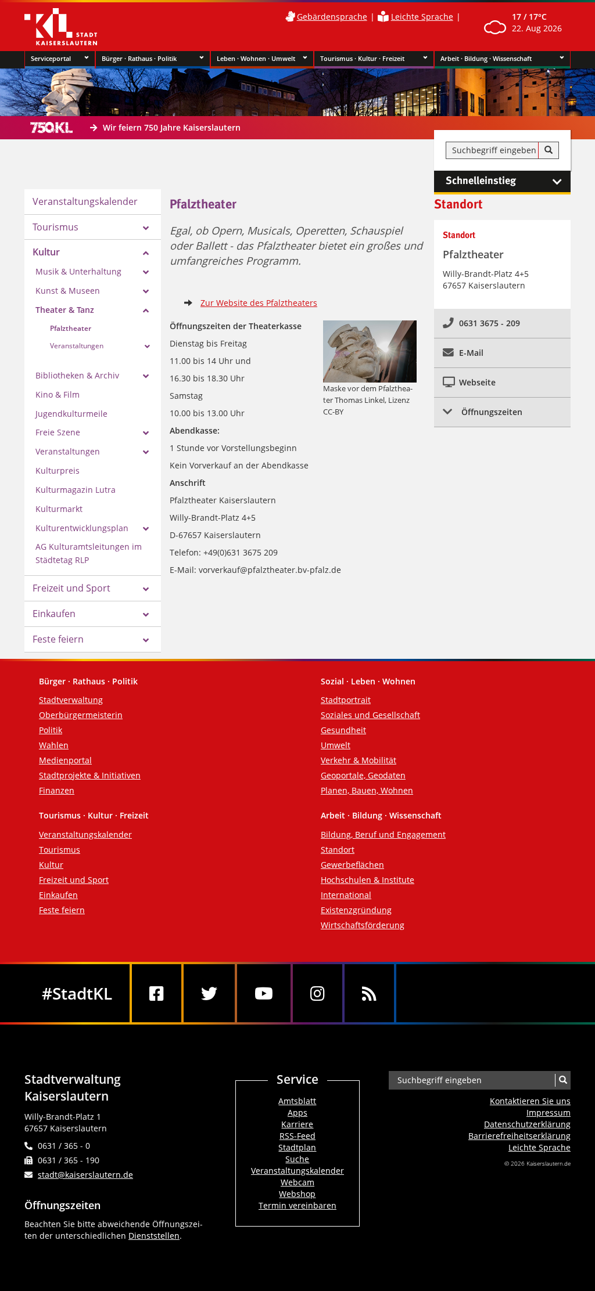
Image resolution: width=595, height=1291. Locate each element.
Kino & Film (57, 394)
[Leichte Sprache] (383, 16)
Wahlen (54, 745)
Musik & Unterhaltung (78, 271)
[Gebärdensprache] (290, 16)
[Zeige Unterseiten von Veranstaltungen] (147, 347)
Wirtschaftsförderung (362, 925)
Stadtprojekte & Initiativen (90, 775)
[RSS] (369, 993)
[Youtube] (264, 993)
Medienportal (65, 760)
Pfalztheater (70, 328)
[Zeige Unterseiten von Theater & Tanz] (146, 310)
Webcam (297, 1182)
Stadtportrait (346, 699)
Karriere (297, 1124)
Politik (50, 729)
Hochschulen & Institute (367, 879)
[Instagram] (317, 993)
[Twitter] (209, 993)
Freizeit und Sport (71, 588)
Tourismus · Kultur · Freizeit (362, 58)
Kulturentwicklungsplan (81, 527)
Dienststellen (154, 1235)
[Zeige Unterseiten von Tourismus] (146, 228)
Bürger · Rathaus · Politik (139, 58)
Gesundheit (343, 729)
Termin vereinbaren (297, 1205)
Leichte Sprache (422, 16)
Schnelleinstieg (481, 181)
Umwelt (335, 745)
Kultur (46, 252)
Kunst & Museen (67, 290)
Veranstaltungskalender (85, 201)
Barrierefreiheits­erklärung (519, 1135)
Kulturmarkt (59, 508)
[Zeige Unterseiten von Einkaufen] (146, 614)
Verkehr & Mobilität (358, 760)
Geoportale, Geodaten (363, 775)
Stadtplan (297, 1147)
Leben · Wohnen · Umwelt (256, 58)
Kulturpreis (57, 470)
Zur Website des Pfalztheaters (258, 302)
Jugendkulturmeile (71, 413)
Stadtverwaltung (71, 699)
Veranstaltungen (76, 346)
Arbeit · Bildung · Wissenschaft (486, 58)
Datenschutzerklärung (527, 1124)
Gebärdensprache (332, 16)
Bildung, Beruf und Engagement (383, 834)
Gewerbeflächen (352, 864)
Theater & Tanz (64, 309)
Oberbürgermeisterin (81, 714)
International (346, 894)
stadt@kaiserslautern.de (85, 1174)
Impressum (548, 1112)
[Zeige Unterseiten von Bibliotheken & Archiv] (146, 376)
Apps (297, 1112)
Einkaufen (54, 613)
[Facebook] (156, 993)
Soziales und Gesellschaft (370, 714)
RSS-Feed (297, 1135)
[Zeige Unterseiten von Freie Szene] (146, 433)
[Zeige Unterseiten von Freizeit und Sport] (146, 589)
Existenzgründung (356, 909)
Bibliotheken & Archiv (77, 375)
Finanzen (56, 790)
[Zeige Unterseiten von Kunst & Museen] (146, 291)
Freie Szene (57, 432)
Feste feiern (58, 639)
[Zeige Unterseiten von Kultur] (146, 253)
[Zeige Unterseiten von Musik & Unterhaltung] (146, 272)
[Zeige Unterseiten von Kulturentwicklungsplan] (146, 528)
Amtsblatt (297, 1100)
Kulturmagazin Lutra (75, 489)
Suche (297, 1158)
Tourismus (55, 227)
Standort (337, 849)
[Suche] (548, 150)
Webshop (297, 1193)
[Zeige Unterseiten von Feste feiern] (146, 640)
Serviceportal (51, 58)
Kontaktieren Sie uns (530, 1100)
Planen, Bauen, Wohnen (367, 790)
